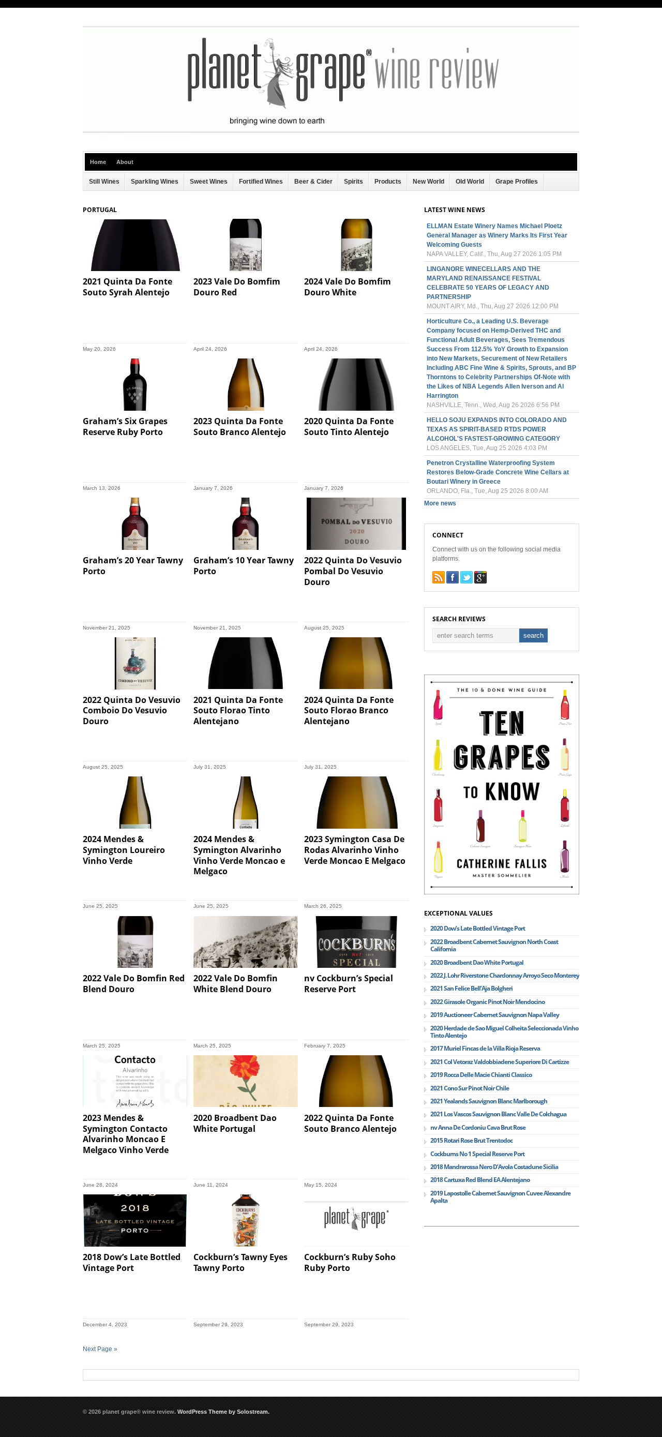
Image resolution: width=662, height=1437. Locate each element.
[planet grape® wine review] (331, 133)
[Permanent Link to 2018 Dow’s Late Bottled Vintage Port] (135, 1220)
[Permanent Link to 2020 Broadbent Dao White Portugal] (245, 1081)
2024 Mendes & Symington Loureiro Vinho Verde (124, 849)
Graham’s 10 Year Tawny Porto (243, 566)
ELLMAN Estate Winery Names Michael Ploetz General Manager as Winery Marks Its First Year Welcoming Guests (497, 235)
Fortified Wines (261, 181)
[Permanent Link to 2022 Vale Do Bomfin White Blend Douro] (245, 942)
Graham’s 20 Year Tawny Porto (133, 566)
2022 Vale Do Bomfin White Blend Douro (235, 983)
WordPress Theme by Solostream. (223, 1412)
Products (387, 181)
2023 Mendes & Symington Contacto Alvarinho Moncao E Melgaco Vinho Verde (126, 1134)
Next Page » (100, 1349)
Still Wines (104, 181)
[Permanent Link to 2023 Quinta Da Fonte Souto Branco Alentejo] (245, 384)
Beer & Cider (313, 181)
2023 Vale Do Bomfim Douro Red (236, 287)
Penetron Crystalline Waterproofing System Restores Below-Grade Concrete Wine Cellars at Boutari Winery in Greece (498, 472)
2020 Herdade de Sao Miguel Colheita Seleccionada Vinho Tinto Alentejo (504, 1032)
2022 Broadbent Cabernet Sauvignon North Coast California (494, 945)
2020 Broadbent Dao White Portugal (235, 1123)
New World (428, 181)
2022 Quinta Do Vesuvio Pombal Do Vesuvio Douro (353, 571)
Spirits (353, 181)
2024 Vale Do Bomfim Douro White (347, 287)
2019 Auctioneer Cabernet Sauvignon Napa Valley (494, 1014)
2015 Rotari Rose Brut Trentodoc (471, 1140)
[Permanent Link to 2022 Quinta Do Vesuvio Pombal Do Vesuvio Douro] (356, 524)
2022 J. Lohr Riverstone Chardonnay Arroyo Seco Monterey (504, 975)
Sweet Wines (209, 181)
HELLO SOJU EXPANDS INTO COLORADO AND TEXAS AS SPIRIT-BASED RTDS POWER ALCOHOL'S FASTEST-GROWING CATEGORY (497, 429)
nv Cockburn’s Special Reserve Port (348, 983)
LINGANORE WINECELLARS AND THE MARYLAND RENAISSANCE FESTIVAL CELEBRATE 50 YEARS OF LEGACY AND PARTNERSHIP (488, 283)
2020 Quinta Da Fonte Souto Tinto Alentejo (349, 426)
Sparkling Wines (154, 181)
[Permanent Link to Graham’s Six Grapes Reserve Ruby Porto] (135, 384)
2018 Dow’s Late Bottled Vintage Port (131, 1262)
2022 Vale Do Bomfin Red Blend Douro (134, 983)
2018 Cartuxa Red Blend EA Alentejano (480, 1179)
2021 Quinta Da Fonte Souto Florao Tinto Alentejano (238, 710)
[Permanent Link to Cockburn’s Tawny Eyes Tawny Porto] (245, 1220)
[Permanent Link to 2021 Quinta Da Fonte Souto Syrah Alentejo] (135, 245)
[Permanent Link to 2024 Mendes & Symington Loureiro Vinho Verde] (135, 802)
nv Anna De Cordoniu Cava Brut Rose (477, 1127)
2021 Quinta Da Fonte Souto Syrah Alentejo (127, 287)
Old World (470, 181)
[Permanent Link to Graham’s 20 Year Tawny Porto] (135, 524)
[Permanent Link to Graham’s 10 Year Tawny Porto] (245, 524)
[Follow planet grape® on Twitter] (466, 577)
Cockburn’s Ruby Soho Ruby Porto (350, 1262)
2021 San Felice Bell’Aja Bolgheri (471, 988)
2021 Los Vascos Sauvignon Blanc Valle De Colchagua (498, 1114)
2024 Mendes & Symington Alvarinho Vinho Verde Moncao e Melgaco (239, 855)
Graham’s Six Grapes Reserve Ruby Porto (125, 426)
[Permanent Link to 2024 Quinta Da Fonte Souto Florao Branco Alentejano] (356, 663)
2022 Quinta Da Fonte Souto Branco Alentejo (350, 1123)
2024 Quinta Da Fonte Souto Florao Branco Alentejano (349, 710)
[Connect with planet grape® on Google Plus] (480, 577)
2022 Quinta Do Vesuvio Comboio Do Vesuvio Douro (131, 710)
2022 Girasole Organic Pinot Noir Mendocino (487, 1001)
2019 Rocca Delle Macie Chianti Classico (481, 1074)
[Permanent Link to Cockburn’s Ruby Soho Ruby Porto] (356, 1220)
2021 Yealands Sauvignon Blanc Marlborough (488, 1101)
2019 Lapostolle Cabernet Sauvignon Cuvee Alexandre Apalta (500, 1197)
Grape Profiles (516, 181)
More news (440, 503)
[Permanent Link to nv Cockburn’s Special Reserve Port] (356, 942)
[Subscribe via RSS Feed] (438, 577)
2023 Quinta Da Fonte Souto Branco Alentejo (239, 426)
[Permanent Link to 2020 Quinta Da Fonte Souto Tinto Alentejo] (356, 384)
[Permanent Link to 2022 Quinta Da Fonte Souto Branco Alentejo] (356, 1081)
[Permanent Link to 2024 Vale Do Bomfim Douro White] (356, 245)
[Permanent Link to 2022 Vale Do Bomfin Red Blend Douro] (135, 942)
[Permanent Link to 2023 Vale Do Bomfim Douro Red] (245, 245)
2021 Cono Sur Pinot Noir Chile (469, 1088)
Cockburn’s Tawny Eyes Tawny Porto (240, 1262)
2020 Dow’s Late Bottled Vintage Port (477, 928)
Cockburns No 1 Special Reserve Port (477, 1153)
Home (98, 162)
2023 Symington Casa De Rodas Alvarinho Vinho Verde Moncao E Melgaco (354, 849)
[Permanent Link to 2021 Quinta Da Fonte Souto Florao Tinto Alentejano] (245, 663)
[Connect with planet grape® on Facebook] (452, 577)
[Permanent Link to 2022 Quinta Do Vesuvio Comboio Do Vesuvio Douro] (135, 663)
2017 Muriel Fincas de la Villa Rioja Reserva (485, 1048)
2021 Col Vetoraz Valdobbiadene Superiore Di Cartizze (499, 1061)
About (124, 162)
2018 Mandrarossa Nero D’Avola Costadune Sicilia (494, 1166)
